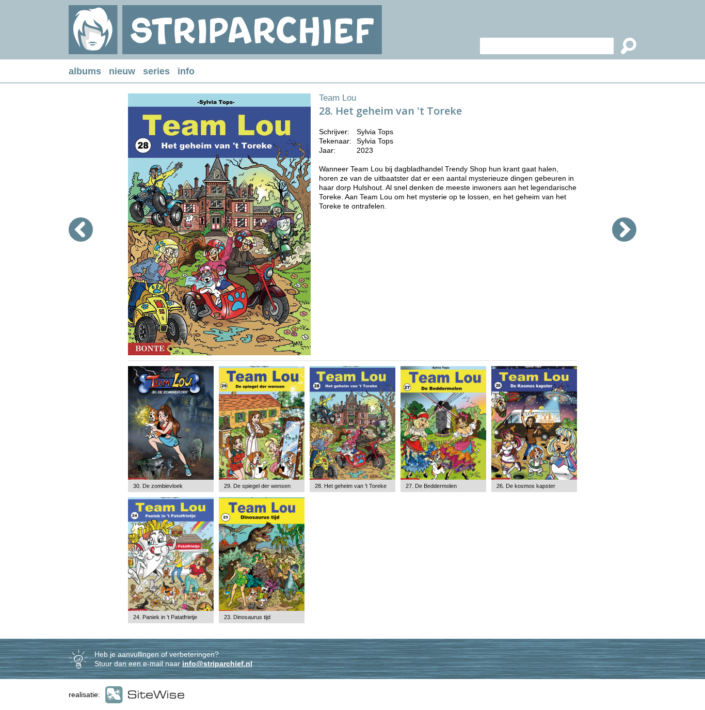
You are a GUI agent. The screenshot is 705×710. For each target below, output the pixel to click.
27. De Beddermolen (431, 486)
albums (85, 71)
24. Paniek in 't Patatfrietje (165, 617)
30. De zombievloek (158, 486)
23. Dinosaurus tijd (247, 617)
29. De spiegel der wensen (257, 486)
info (186, 71)
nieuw (122, 71)
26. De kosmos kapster (525, 486)
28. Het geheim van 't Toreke (351, 486)
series (156, 71)
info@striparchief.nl (217, 663)
